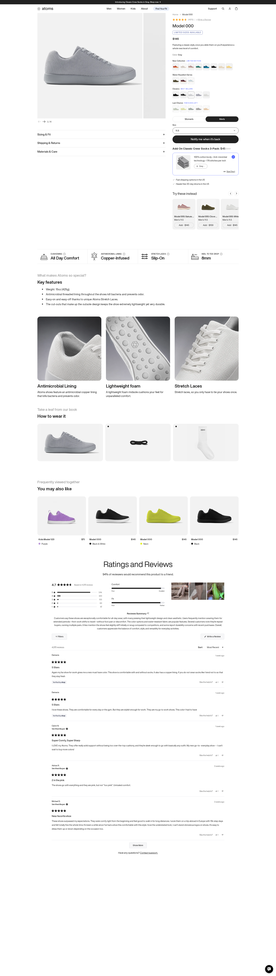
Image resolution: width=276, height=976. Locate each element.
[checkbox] (205, 164)
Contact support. (149, 853)
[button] (77, 592)
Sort (200, 647)
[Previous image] (39, 121)
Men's (222, 119)
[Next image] (44, 121)
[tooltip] (148, 613)
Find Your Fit (161, 8)
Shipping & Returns (48, 143)
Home (175, 14)
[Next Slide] (222, 591)
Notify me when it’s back (205, 139)
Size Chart (231, 171)
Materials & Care (47, 152)
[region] (197, 591)
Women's (189, 119)
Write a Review (204, 19)
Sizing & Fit (44, 134)
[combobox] (200, 166)
